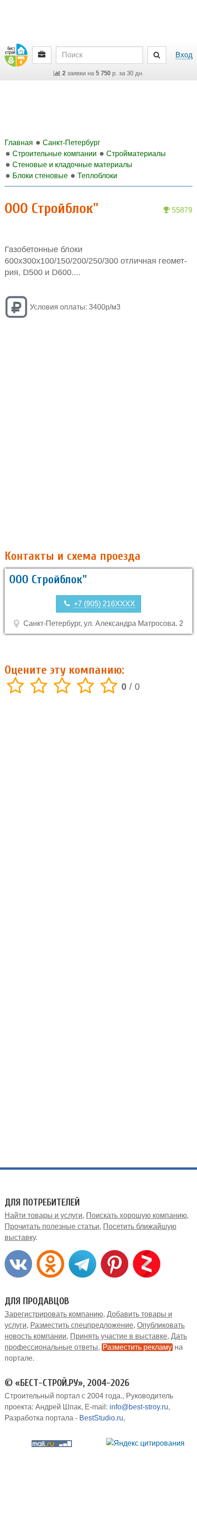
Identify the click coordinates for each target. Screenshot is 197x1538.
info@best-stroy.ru (138, 1407)
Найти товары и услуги (43, 1215)
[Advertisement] (98, 435)
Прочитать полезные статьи (52, 1226)
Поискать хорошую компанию (136, 1215)
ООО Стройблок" (48, 579)
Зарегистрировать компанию (54, 1314)
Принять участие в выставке (118, 1336)
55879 (181, 210)
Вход (183, 55)
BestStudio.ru (101, 1418)
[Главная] (16, 54)
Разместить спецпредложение (81, 1325)
